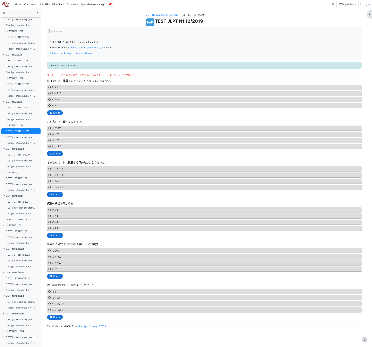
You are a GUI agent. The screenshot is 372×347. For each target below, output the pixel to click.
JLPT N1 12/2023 (15, 296)
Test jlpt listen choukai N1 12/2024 (21, 343)
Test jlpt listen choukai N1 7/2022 (21, 243)
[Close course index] (4, 13)
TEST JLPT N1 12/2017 (17, 37)
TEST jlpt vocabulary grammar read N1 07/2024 (21, 319)
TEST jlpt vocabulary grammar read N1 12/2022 (21, 260)
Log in (366, 4)
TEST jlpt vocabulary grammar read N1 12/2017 (21, 43)
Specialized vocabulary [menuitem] (92, 4)
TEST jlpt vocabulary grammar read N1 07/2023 (21, 284)
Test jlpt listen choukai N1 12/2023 (21, 307)
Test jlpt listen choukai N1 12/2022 (21, 266)
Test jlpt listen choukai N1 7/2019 (21, 119)
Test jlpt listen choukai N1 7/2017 (21, 25)
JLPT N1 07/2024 (15, 313)
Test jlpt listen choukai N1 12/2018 (21, 95)
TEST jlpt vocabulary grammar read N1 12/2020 (21, 160)
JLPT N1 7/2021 (14, 172)
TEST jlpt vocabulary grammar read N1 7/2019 (21, 113)
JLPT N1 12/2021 (14, 196)
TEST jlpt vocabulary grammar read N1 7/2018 (21, 66)
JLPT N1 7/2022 (14, 225)
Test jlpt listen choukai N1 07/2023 (21, 290)
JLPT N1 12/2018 (15, 78)
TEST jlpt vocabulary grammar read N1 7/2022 (21, 237)
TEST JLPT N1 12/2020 (18, 154)
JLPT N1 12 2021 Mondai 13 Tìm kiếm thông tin (21, 219)
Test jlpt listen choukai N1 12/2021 (21, 213)
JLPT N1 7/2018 (14, 54)
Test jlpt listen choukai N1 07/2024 (21, 325)
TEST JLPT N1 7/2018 (17, 60)
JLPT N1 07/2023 (15, 272)
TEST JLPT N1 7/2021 (17, 178)
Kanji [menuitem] (61, 4)
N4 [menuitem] (32, 4)
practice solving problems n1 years (87, 47)
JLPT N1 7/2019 (14, 101)
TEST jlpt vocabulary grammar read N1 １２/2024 (21, 337)
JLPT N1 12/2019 (15, 125)
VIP (110, 4)
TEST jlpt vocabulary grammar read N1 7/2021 (21, 184)
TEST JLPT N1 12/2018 (17, 84)
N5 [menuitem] (25, 4)
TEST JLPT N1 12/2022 (18, 254)
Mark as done (57, 31)
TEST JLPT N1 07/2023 (18, 278)
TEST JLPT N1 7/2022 (17, 231)
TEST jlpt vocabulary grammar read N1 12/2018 (21, 90)
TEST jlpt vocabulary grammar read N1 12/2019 (21, 137)
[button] (333, 4)
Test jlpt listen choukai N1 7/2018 (21, 72)
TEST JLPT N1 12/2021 (17, 201)
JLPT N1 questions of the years (162, 15)
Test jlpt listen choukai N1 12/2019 (21, 143)
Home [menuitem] (18, 4)
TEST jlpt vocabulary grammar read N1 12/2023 (21, 302)
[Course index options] (37, 13)
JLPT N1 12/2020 (15, 148)
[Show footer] (364, 339)
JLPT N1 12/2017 (14, 31)
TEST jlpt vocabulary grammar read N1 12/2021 (21, 207)
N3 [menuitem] (39, 4)
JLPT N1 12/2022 (15, 248)
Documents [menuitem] (72, 4)
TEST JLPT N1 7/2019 (17, 107)
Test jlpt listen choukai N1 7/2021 (21, 190)
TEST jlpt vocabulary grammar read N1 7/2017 (21, 19)
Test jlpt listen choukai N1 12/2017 (21, 48)
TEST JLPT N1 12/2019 (17, 131)
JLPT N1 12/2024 (15, 331)
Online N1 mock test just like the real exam (71, 53)
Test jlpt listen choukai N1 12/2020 (21, 166)
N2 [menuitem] (46, 4)
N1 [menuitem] (53, 4)
